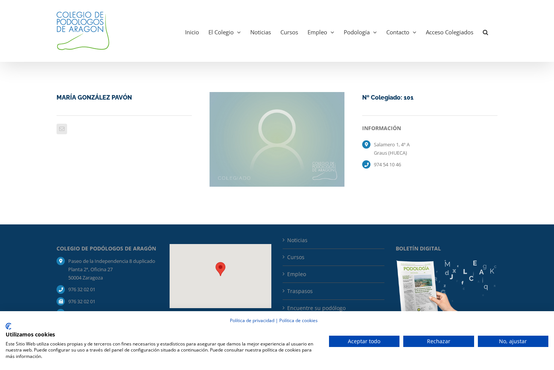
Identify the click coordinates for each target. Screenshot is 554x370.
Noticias (297, 240)
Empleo (296, 274)
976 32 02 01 (81, 289)
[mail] (62, 129)
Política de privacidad (252, 320)
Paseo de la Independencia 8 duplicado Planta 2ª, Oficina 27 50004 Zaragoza (111, 269)
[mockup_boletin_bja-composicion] (446, 262)
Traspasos (300, 291)
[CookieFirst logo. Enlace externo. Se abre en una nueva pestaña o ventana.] (8, 326)
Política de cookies (298, 320)
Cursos (296, 257)
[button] (485, 31)
